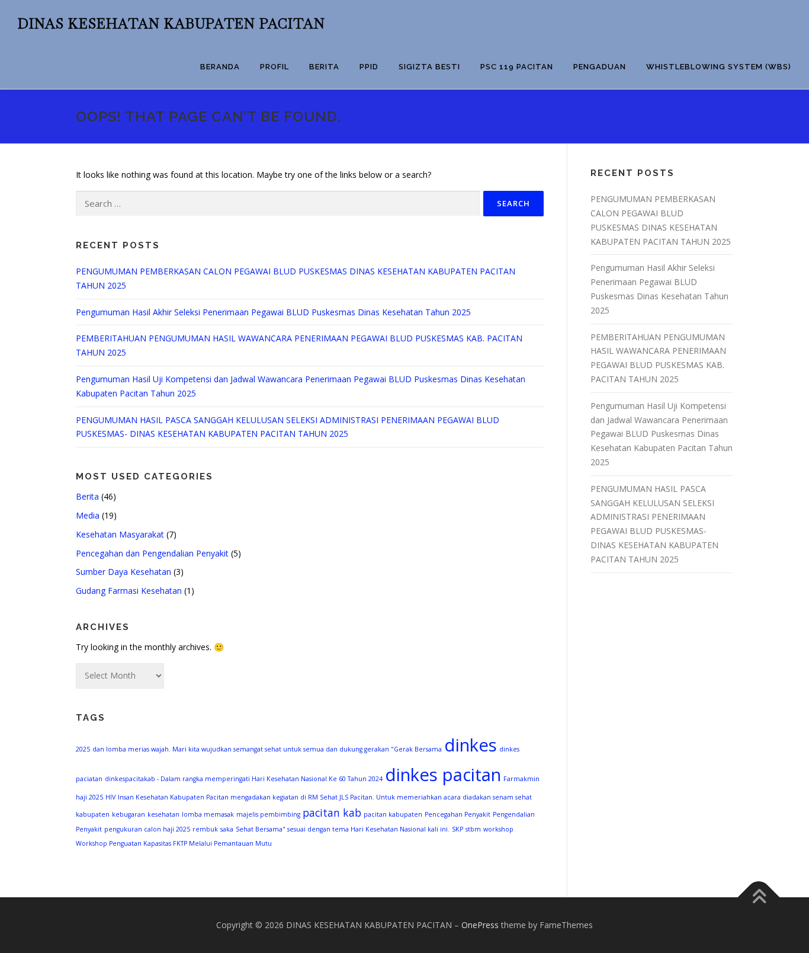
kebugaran (128, 814)
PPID (368, 66)
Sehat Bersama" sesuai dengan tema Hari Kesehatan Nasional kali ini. (343, 829)
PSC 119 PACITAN (516, 66)
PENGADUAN (599, 66)
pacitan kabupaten (393, 814)
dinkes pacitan (443, 774)
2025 (83, 749)
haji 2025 (89, 797)
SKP (457, 829)
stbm (473, 829)
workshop (498, 829)
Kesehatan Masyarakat (120, 534)
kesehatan (163, 814)
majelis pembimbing (268, 814)
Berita (324, 66)
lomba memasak (208, 814)
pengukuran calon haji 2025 (147, 829)
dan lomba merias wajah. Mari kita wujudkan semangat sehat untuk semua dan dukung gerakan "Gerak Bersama (267, 749)
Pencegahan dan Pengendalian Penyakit (152, 553)
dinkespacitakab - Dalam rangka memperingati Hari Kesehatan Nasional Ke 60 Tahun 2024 (244, 779)
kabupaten (93, 814)
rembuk (205, 829)
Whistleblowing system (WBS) (718, 66)
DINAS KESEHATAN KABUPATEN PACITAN (171, 24)
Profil (274, 66)
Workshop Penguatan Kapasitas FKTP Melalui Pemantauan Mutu (174, 843)
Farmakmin (521, 779)
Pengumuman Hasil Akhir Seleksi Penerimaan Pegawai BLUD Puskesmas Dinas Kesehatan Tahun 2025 (273, 312)
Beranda (220, 66)
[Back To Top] (759, 897)
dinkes (470, 745)
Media (87, 515)
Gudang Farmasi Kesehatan (129, 590)
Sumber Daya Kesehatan (123, 571)
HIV (110, 797)
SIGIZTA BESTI (429, 66)
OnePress (480, 924)
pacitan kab (332, 812)
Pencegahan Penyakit (457, 814)
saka (226, 829)
